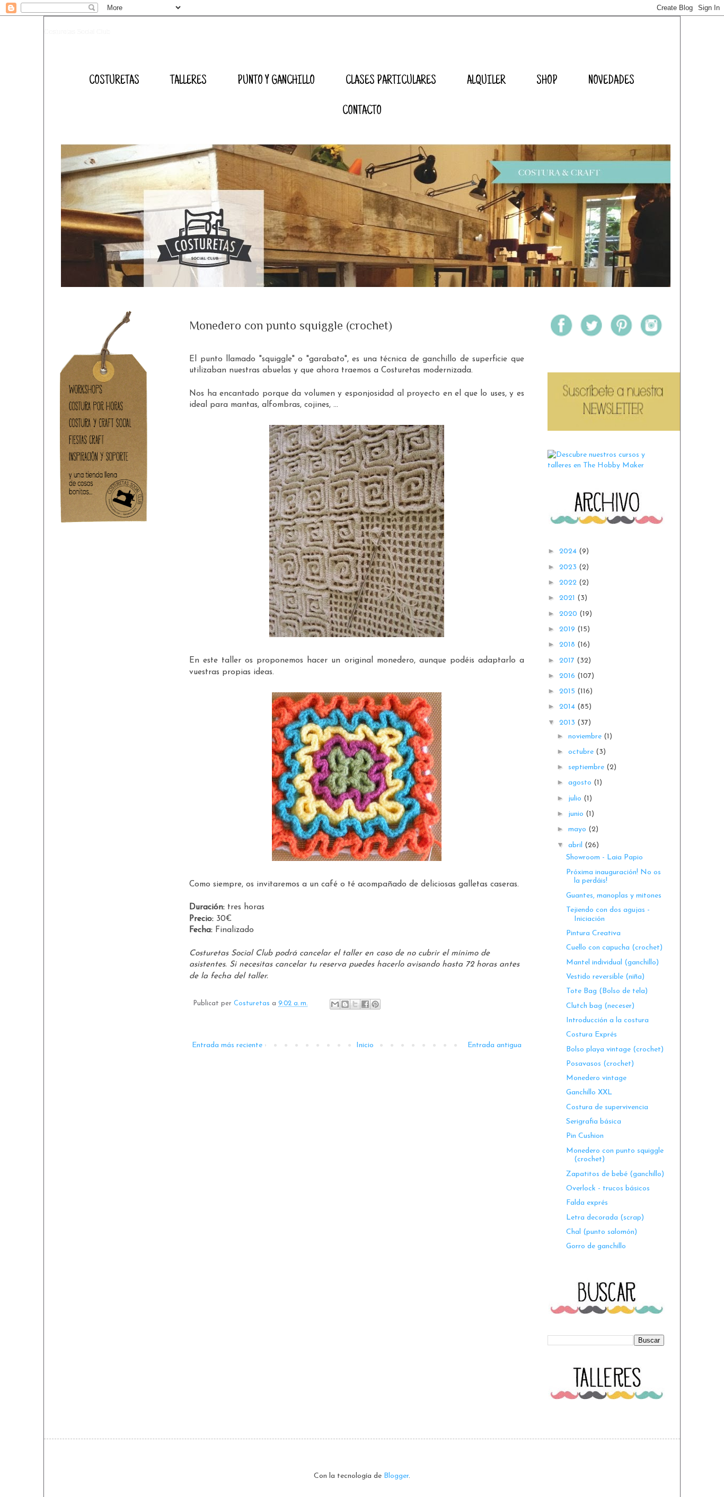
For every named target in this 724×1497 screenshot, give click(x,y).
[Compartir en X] (355, 1004)
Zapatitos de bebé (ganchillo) (615, 1174)
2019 (568, 629)
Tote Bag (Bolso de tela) (607, 991)
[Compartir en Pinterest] (375, 1004)
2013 (568, 723)
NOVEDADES (611, 81)
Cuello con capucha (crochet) (614, 948)
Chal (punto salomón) (601, 1232)
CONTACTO (362, 111)
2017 (568, 661)
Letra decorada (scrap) (605, 1218)
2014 (568, 707)
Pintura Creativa (593, 933)
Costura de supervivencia (607, 1107)
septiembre (587, 767)
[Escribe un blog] (345, 1004)
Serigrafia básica (593, 1122)
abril (576, 845)
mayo (578, 829)
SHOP (547, 81)
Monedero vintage (596, 1078)
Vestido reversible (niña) (605, 977)
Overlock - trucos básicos (608, 1189)
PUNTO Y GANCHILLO (276, 81)
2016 (568, 676)
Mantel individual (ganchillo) (612, 963)
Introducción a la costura (607, 1020)
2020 (569, 614)
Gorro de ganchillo (596, 1246)
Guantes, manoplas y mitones (613, 896)
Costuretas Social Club (77, 32)
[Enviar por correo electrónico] (335, 1004)
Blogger (396, 1476)
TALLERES (188, 81)
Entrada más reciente (227, 1045)
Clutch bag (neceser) (600, 1006)
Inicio (365, 1045)
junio (577, 814)
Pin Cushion (585, 1136)
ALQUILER (486, 81)
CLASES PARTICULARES (391, 81)
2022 (569, 583)
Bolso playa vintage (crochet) (615, 1050)
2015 (568, 691)
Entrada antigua (494, 1045)
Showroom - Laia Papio (604, 857)
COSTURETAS (114, 81)
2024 (569, 551)
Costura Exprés (591, 1035)
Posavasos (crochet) (600, 1064)
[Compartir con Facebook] (365, 1004)
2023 (569, 567)
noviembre (586, 737)
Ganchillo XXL (589, 1092)
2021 (568, 598)
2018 (568, 645)
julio (576, 799)
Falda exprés (587, 1203)
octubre (582, 752)
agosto (581, 783)
